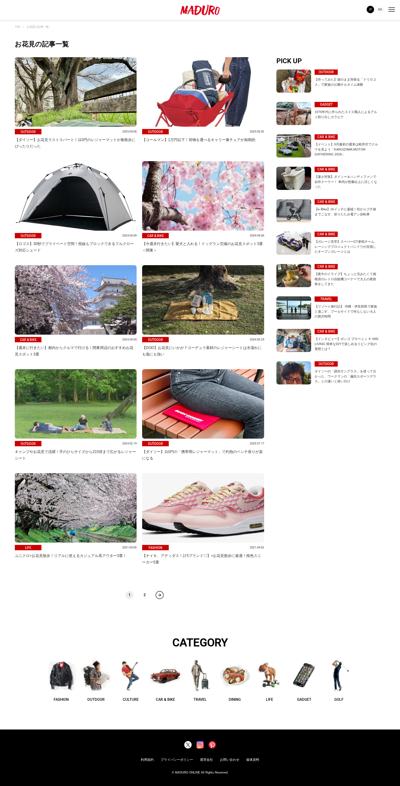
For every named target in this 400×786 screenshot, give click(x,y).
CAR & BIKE (165, 699)
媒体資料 (252, 759)
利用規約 (147, 759)
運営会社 (206, 759)
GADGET (304, 699)
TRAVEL (200, 699)
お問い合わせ (229, 759)
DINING (235, 699)
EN (380, 9)
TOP (17, 26)
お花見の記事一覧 (38, 26)
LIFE (269, 699)
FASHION (61, 699)
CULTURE (131, 699)
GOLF (339, 699)
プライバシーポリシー (177, 759)
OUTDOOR (96, 699)
